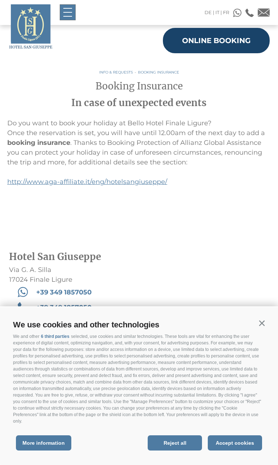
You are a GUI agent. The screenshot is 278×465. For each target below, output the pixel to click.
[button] (261, 323)
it (217, 12)
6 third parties (55, 336)
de (208, 12)
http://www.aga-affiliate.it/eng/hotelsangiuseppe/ (87, 182)
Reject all (175, 443)
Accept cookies (235, 443)
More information (43, 443)
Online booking (216, 40)
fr (226, 12)
